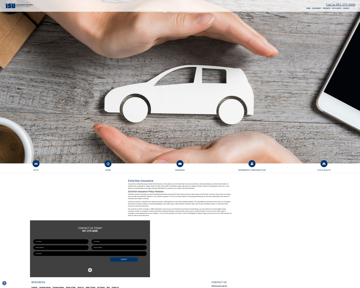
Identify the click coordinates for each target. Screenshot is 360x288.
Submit (124, 259)
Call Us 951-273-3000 (340, 5)
